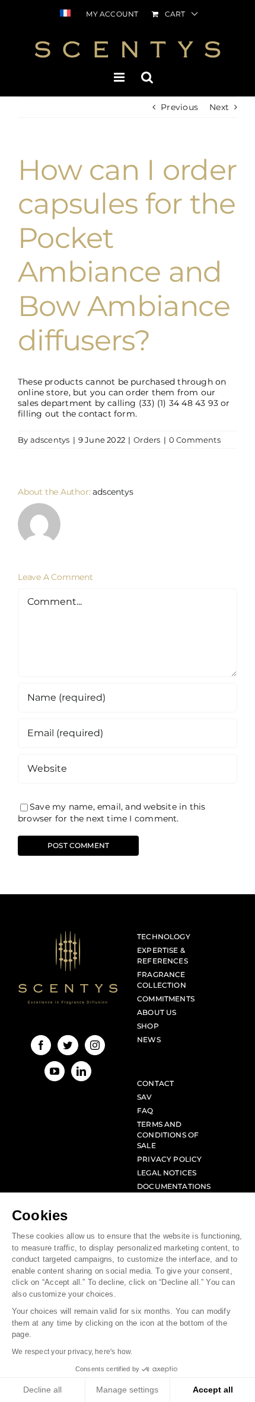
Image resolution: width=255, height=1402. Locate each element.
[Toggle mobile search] (147, 77)
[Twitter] (68, 1045)
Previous (179, 107)
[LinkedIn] (81, 1071)
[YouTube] (54, 1071)
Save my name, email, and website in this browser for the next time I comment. (111, 812)
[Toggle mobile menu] (120, 77)
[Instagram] (95, 1045)
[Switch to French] (65, 14)
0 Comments (195, 439)
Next (219, 107)
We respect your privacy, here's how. (72, 1352)
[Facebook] (41, 1045)
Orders (146, 439)
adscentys (50, 439)
